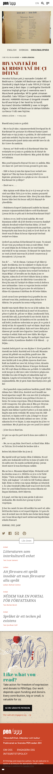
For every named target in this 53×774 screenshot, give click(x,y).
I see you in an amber (10, 57)
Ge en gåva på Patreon (17, 708)
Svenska (24, 50)
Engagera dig (26, 749)
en (37, 3)
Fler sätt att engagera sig (15, 715)
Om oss (7, 749)
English (12, 50)
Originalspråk (40, 50)
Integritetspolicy (15, 753)
